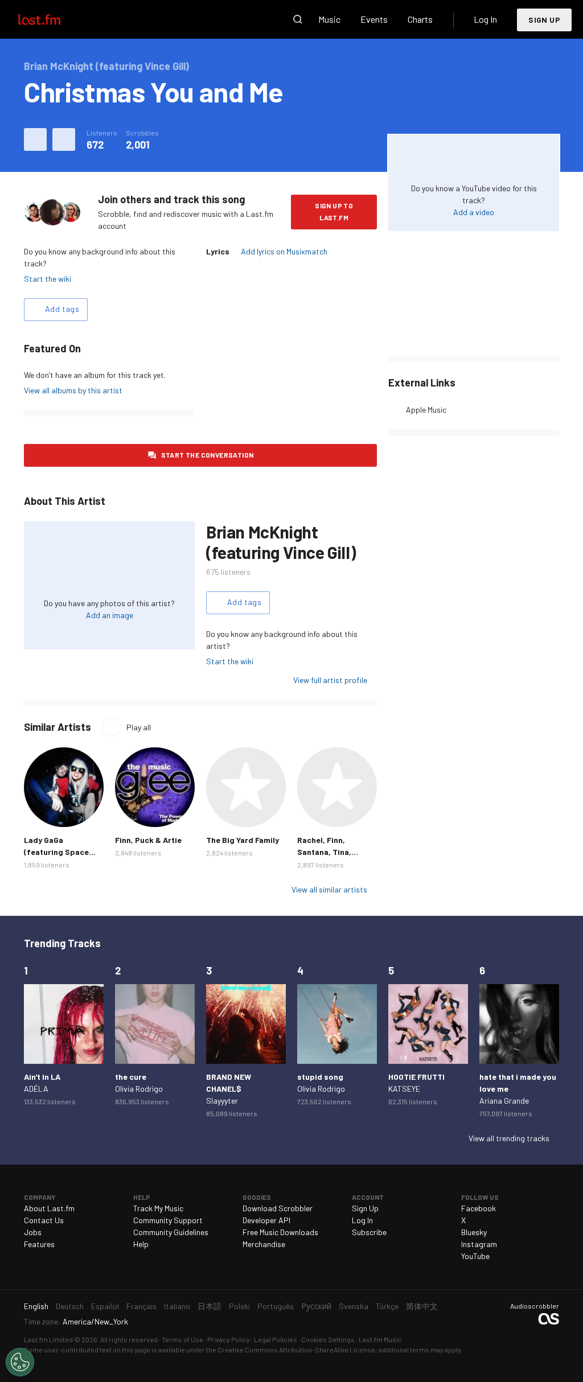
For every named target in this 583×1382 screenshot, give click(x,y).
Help (141, 1244)
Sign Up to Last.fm (334, 211)
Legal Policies (275, 1339)
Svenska (353, 1306)
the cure (130, 1076)
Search (298, 19)
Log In (485, 19)
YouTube (475, 1256)
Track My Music (158, 1208)
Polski (239, 1306)
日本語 (209, 1306)
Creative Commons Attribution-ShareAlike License (296, 1350)
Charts (420, 19)
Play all (138, 727)
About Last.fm (49, 1208)
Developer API (266, 1220)
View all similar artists (329, 889)
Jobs (33, 1232)
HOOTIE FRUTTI (416, 1076)
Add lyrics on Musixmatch (284, 251)
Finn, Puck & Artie (148, 840)
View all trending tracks (509, 1138)
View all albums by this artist (73, 390)
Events (374, 19)
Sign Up (544, 19)
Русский (316, 1306)
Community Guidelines (170, 1232)
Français (141, 1306)
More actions (63, 139)
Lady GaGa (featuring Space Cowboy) (56, 852)
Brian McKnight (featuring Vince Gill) (280, 541)
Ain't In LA (42, 1076)
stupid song (320, 1076)
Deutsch (70, 1306)
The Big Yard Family (242, 840)
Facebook (478, 1208)
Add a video (473, 212)
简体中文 (422, 1306)
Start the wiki (47, 278)
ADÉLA (36, 1088)
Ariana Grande (504, 1100)
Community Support (168, 1220)
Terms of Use (182, 1339)
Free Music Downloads (280, 1232)
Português (275, 1306)
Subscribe (369, 1232)
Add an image (109, 615)
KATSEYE (404, 1088)
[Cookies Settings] (20, 1362)
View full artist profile (330, 680)
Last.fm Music (380, 1339)
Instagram (479, 1244)
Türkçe (387, 1306)
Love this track (35, 139)
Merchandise (264, 1244)
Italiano (177, 1306)
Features (39, 1244)
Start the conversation (207, 455)
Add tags (62, 309)
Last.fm (52, 19)
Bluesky (474, 1232)
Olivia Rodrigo (139, 1088)
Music (329, 19)
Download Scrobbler (278, 1208)
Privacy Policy (228, 1339)
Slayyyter (222, 1100)
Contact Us (44, 1220)
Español (105, 1306)
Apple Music (426, 409)
